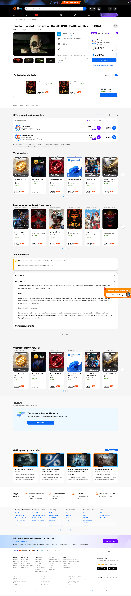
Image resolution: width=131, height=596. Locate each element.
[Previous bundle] (113, 75)
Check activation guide (68, 35)
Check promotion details (20, 541)
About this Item (36, 105)
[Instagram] (110, 577)
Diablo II (41, 19)
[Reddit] (107, 577)
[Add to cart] (114, 128)
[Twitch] (104, 577)
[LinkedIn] (116, 577)
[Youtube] (101, 577)
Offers (15, 105)
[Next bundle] (116, 75)
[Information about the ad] (99, 36)
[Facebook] (98, 577)
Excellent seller (27, 128)
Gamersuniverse (27, 135)
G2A (16, 19)
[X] (113, 577)
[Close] (129, 2)
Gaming (21, 19)
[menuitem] (16, 15)
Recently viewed (24, 105)
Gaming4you (101, 40)
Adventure (34, 19)
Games (27, 19)
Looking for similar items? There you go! (32, 205)
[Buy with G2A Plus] (99, 128)
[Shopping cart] (115, 9)
